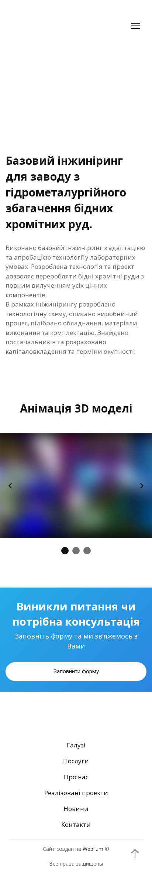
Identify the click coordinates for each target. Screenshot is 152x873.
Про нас (76, 790)
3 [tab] (87, 553)
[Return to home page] (39, 26)
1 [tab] (65, 553)
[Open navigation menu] (135, 25)
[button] (76, 685)
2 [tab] (76, 553)
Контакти (76, 837)
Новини (76, 822)
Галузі (76, 758)
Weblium (93, 862)
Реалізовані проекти (76, 806)
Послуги (76, 774)
